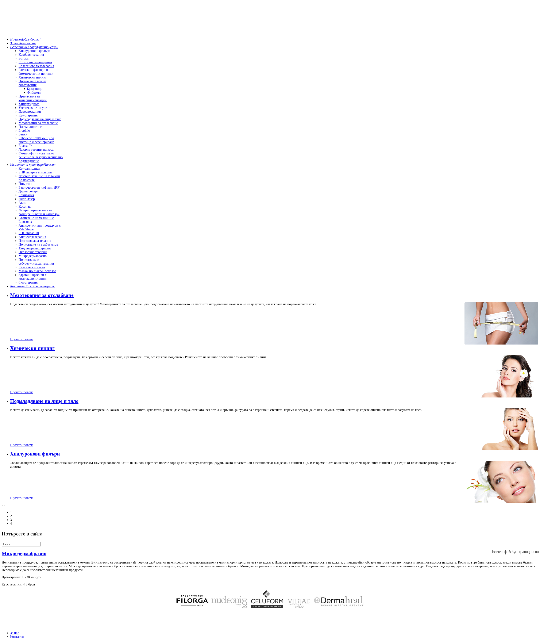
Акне (22, 202)
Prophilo (24, 130)
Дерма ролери (29, 191)
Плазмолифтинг (30, 126)
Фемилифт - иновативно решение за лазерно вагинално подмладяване (41, 157)
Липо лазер (27, 199)
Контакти (17, 636)
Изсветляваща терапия (35, 240)
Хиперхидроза (29, 104)
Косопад (25, 206)
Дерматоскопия (30, 111)
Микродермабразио (33, 256)
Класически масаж (32, 267)
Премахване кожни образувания (32, 83)
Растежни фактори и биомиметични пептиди (36, 71)
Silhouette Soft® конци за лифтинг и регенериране (36, 140)
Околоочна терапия (33, 252)
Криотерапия (28, 115)
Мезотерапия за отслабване (38, 123)
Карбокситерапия (31, 54)
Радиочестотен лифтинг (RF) (39, 187)
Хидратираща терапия (35, 248)
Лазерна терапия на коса (36, 149)
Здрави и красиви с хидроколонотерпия (33, 276)
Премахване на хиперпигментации (33, 98)
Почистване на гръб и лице (38, 244)
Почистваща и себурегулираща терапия (36, 261)
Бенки (23, 134)
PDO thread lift (29, 233)
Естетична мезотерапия (35, 62)
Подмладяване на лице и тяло (40, 119)
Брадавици (35, 89)
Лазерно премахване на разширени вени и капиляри (39, 212)
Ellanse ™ (25, 145)
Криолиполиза (29, 168)
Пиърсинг (26, 183)
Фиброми (34, 92)
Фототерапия (28, 282)
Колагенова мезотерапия (36, 66)
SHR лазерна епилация (35, 172)
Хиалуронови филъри (34, 51)
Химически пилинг (33, 77)
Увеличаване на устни (34, 107)
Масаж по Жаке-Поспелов (37, 271)
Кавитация (26, 195)
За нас (14, 633)
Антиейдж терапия (32, 237)
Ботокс (23, 58)
